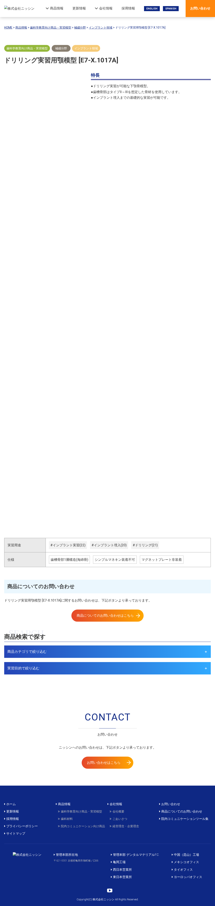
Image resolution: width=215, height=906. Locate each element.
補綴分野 (61, 48)
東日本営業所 (122, 877)
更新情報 (79, 8)
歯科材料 (67, 818)
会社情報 (106, 8)
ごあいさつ (120, 818)
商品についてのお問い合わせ (181, 811)
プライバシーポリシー (22, 826)
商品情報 (56, 8)
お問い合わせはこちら (104, 763)
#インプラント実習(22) (67, 545)
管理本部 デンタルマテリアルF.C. (136, 855)
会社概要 (118, 811)
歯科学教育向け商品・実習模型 (27, 48)
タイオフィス (183, 870)
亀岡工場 (119, 862)
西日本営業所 (122, 870)
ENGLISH (151, 8)
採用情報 (128, 8)
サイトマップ (15, 833)
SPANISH (170, 8)
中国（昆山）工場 (186, 855)
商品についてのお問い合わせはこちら (105, 616)
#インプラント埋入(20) (109, 545)
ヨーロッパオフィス (188, 877)
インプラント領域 (86, 48)
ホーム (11, 804)
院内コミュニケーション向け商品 (83, 826)
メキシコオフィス (186, 862)
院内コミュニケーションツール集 (184, 818)
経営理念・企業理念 (126, 826)
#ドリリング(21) (145, 545)
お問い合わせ (200, 8)
